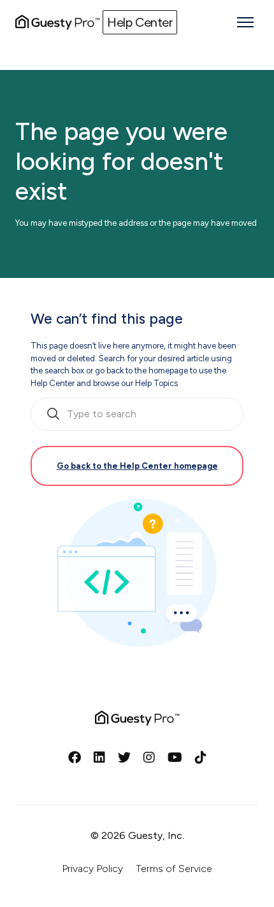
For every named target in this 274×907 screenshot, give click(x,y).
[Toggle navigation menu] (245, 22)
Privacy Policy (92, 868)
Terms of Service (174, 868)
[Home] (57, 22)
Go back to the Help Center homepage (137, 466)
